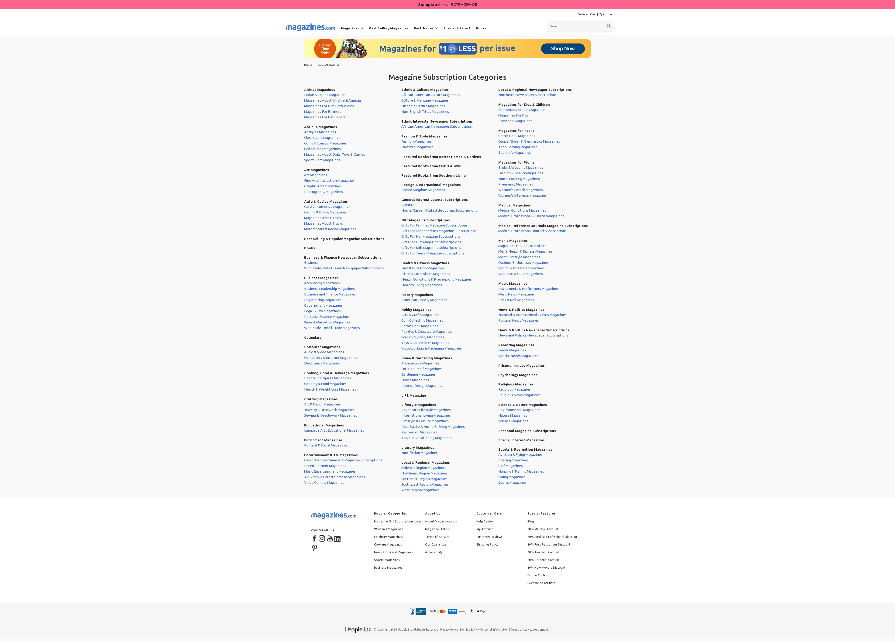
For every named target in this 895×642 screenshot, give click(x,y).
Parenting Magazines (516, 345)
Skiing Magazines (512, 477)
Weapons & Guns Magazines (520, 274)
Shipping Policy (487, 544)
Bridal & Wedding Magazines (520, 167)
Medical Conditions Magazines (522, 210)
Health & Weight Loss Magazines (330, 389)
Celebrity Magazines (388, 536)
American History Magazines (424, 300)
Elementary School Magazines (522, 110)
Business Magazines (321, 278)
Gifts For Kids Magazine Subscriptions (431, 248)
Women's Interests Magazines (522, 195)
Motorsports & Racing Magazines (330, 229)
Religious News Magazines (519, 395)
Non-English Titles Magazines (425, 111)
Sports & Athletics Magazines (521, 268)
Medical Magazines (514, 205)
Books (309, 248)
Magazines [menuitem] (350, 28)
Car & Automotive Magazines (327, 207)
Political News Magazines (518, 320)
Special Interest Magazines (521, 440)
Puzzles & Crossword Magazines (426, 331)
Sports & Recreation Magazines (525, 449)
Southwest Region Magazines (424, 484)
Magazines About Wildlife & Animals (332, 100)
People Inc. (405, 629)
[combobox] (580, 26)
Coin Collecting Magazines (422, 320)
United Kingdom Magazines (423, 190)
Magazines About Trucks (323, 223)
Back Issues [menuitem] (424, 28)
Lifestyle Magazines (418, 405)
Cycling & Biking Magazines (325, 212)
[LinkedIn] (337, 538)
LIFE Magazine (413, 395)
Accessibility (434, 552)
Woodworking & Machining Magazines (431, 348)
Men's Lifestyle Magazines (519, 257)
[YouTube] (330, 538)
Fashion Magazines (416, 141)
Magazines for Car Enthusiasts (522, 246)
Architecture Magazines (420, 363)
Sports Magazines (512, 482)
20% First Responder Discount (548, 544)
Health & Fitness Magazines (425, 263)
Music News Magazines (516, 294)
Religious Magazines (516, 384)
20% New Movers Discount (546, 567)
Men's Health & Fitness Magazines (525, 251)
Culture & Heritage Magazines (425, 100)
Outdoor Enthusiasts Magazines (523, 262)
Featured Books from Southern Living (433, 175)
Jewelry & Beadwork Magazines (329, 410)
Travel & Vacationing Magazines (426, 438)
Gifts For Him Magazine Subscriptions (431, 242)
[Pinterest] (314, 547)
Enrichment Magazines (323, 440)
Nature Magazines (512, 415)
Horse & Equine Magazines (325, 95)
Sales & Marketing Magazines (327, 322)
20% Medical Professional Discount (552, 536)
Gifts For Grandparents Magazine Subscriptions (438, 231)
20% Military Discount (542, 529)
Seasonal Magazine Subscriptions (527, 431)
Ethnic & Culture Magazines (425, 90)
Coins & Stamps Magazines (325, 143)
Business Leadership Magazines (329, 289)
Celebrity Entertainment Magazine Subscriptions (343, 460)
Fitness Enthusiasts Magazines (425, 274)
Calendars (312, 338)
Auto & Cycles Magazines (326, 201)
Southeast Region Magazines (424, 479)
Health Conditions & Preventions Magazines (436, 279)
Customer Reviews (489, 536)
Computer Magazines (322, 347)
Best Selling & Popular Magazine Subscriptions (344, 239)
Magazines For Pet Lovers (324, 117)
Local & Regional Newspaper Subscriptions (535, 90)
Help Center (484, 521)
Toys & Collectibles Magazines (425, 343)
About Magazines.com (441, 521)
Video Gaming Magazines (324, 482)
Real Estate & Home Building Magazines (433, 427)
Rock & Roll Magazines (516, 300)
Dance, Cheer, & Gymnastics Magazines (529, 141)
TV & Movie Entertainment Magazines (334, 477)
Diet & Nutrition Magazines (422, 268)
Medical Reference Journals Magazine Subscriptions (543, 226)
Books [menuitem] (481, 28)
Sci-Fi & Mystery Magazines (422, 337)
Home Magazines (415, 380)
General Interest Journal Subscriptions (434, 200)
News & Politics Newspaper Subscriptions (533, 330)
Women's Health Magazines (520, 190)
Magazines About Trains (323, 218)
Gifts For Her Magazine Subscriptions (430, 236)
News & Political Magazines (393, 552)
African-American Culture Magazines (430, 95)
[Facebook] (314, 538)
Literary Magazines (417, 448)
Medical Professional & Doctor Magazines (531, 216)
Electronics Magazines (322, 363)
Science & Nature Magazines (522, 405)
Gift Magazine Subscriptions (425, 220)
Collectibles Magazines (322, 149)
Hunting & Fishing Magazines (521, 471)
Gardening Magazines (418, 374)
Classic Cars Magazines (322, 138)
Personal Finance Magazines (327, 317)
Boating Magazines (513, 460)
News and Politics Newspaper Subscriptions (533, 335)
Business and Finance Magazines (330, 294)
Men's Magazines (513, 241)
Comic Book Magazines (419, 326)
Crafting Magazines (321, 399)
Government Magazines (323, 305)
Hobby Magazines (416, 310)
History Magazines (417, 295)
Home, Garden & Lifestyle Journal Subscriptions (439, 210)
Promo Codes (537, 575)
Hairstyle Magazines (417, 147)
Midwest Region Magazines (423, 468)
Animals (407, 205)
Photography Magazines (323, 192)
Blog (530, 521)
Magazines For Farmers (322, 111)
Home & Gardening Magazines (426, 358)
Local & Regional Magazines (425, 462)
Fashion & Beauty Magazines (520, 173)
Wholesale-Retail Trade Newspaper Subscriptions (344, 268)
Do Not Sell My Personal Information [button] (484, 629)
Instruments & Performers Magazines (528, 289)
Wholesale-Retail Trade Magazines (332, 328)
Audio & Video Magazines (324, 352)
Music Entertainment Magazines (330, 471)
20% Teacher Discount (543, 552)
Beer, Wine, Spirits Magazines (327, 378)
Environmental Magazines (519, 410)
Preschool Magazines (515, 121)
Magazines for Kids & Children (524, 104)
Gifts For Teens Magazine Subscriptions (432, 253)
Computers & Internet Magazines (330, 358)
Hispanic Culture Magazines (423, 106)
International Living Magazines (426, 415)
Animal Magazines (319, 90)
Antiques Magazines (320, 132)
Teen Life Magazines (514, 152)
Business (311, 262)
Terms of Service (437, 536)
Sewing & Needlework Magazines (330, 415)
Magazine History (437, 529)
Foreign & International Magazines (431, 185)
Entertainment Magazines (325, 466)
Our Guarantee (435, 544)
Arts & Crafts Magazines (420, 315)
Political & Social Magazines (326, 445)
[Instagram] (322, 538)
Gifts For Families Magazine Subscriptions (434, 225)
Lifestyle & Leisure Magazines (425, 421)
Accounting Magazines (322, 283)
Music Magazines (512, 283)
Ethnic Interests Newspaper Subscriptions (437, 121)
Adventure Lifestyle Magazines (426, 410)
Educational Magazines (324, 425)
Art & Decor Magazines (322, 404)
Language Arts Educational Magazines (334, 430)
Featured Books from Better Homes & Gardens (441, 157)
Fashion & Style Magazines (424, 136)
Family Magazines (512, 350)
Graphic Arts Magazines (323, 186)
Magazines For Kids (513, 115)
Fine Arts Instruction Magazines (329, 180)
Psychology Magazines (517, 375)
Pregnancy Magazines (515, 184)
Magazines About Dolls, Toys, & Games (334, 154)
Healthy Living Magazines (421, 285)
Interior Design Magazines (422, 386)
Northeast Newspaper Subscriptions (527, 95)
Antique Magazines (320, 127)
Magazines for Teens (516, 131)
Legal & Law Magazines (322, 311)
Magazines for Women (517, 162)
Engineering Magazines (322, 300)
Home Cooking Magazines (519, 179)
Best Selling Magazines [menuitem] (389, 28)
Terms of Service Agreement (529, 629)
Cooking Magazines (388, 544)
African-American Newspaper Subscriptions (436, 126)
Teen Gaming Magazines (517, 147)
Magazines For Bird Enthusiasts (329, 106)
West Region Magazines (420, 490)
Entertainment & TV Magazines (331, 455)
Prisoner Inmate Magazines (521, 365)
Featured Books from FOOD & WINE (431, 166)
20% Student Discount (543, 559)
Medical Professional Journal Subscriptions (532, 231)
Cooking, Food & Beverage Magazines (336, 373)
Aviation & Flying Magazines (520, 455)
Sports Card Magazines (322, 160)
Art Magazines (316, 170)
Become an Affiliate (541, 582)
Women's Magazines (388, 529)
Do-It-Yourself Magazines (421, 369)
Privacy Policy (449, 629)
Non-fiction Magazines (419, 453)
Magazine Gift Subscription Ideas (397, 521)
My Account (606, 14)
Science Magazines (513, 421)
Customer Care (587, 14)
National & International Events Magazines (532, 315)
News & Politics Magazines (521, 310)
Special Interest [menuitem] (457, 28)
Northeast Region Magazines (424, 473)
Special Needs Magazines (518, 356)
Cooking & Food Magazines (325, 384)
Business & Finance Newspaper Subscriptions (342, 257)
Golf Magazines (510, 466)
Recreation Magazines (419, 432)
